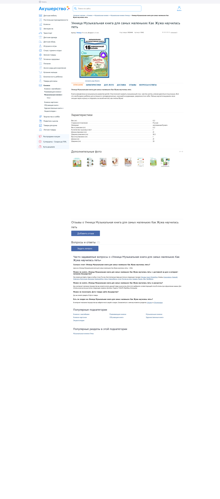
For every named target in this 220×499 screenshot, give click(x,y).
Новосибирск (112, 279)
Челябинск (149, 279)
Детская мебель (50, 15)
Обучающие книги (51, 105)
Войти (179, 10)
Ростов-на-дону (127, 279)
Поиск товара (75, 8)
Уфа (144, 279)
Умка (49, 98)
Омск (106, 279)
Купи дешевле (49, 147)
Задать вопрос (84, 248)
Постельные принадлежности (56, 20)
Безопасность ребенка (53, 77)
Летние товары (50, 130)
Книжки (47, 85)
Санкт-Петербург (152, 277)
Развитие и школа (51, 121)
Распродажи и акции (51, 136)
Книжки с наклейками (52, 89)
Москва (143, 277)
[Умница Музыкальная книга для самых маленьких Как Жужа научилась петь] (92, 58)
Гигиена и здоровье (52, 59)
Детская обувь (49, 42)
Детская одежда (50, 37)
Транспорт (48, 33)
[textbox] (107, 8)
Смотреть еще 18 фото (92, 81)
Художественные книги (54, 108)
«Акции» (149, 302)
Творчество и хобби (52, 117)
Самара (134, 279)
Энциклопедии (50, 111)
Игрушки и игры (50, 46)
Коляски (47, 24)
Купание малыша (50, 72)
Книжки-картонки (51, 102)
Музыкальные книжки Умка (83, 334)
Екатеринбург (99, 279)
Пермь (140, 279)
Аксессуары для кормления (55, 68)
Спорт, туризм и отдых (53, 50)
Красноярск (167, 277)
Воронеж (91, 279)
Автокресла (48, 29)
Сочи (119, 279)
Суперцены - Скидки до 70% (54, 142)
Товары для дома (50, 125)
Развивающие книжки (53, 92)
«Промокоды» (158, 302)
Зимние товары (50, 55)
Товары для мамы (50, 81)
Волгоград (83, 279)
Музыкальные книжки (53, 95)
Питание (47, 63)
